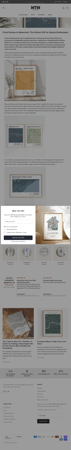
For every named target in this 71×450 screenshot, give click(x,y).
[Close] (68, 208)
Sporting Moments (12, 229)
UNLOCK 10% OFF (18, 237)
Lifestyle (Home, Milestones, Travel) (16, 232)
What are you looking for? (11, 226)
